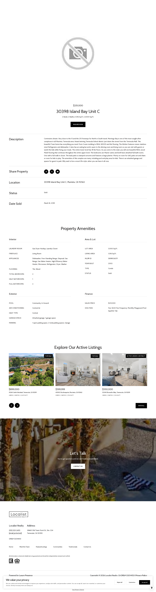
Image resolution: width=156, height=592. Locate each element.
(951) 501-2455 (14, 530)
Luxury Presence (25, 575)
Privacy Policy (141, 575)
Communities (57, 547)
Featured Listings (41, 547)
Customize (132, 582)
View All (141, 406)
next (17, 405)
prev (11, 405)
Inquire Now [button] (78, 124)
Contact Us (87, 547)
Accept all (144, 582)
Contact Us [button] (78, 466)
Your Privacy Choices (78, 589)
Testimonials (73, 547)
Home (11, 547)
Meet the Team (25, 547)
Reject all (119, 582)
